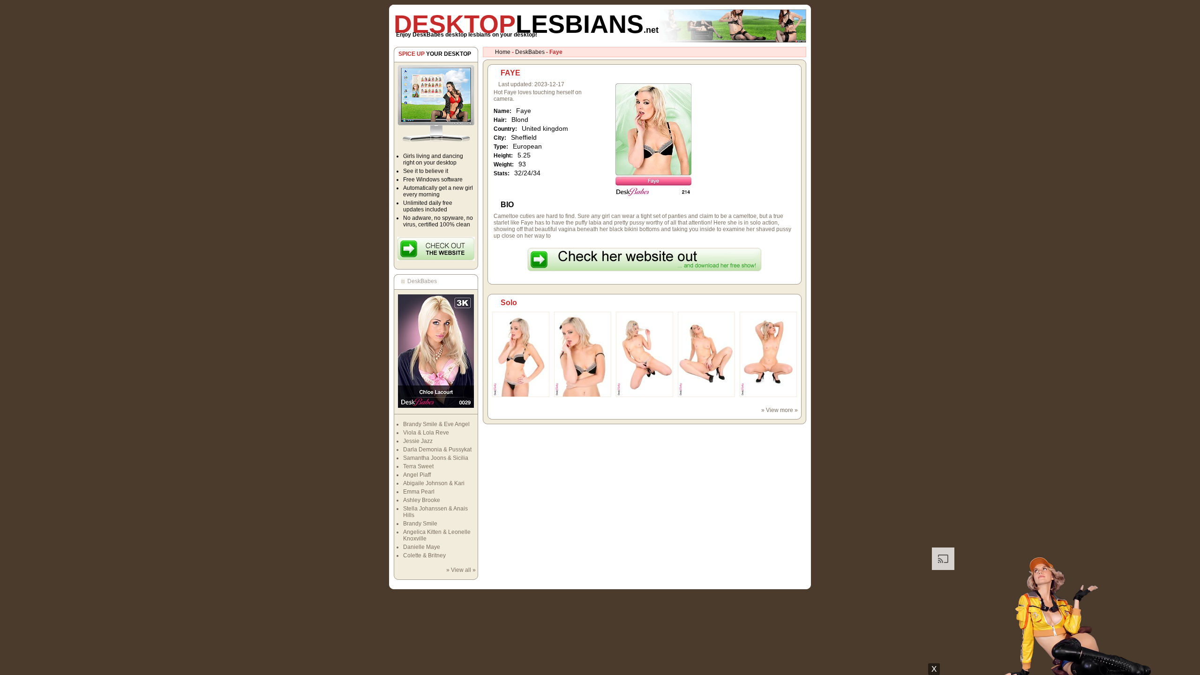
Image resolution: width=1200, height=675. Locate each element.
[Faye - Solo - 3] (644, 395)
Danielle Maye (421, 547)
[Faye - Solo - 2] (582, 395)
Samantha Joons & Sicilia (435, 458)
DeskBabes (530, 52)
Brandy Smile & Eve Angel (436, 424)
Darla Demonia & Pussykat (437, 449)
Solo (509, 303)
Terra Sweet (418, 466)
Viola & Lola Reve (426, 432)
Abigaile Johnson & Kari (434, 483)
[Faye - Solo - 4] (706, 395)
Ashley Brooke (421, 500)
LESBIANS (526, 24)
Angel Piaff (417, 475)
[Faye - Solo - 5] (768, 395)
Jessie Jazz (418, 441)
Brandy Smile (420, 523)
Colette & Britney (424, 555)
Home (502, 52)
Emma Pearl (419, 491)
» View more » (779, 410)
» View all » (461, 570)
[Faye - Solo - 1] (520, 395)
